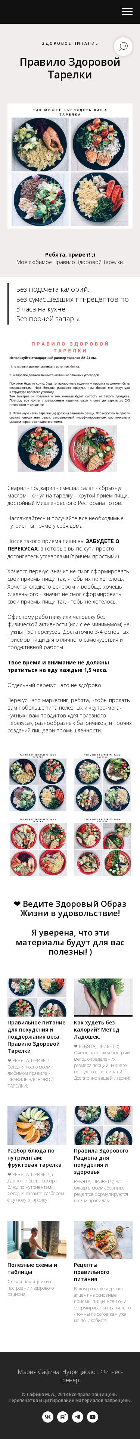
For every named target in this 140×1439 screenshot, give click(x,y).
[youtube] (92, 1420)
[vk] (47, 1420)
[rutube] (62, 1420)
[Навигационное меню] (127, 12)
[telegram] (77, 1420)
